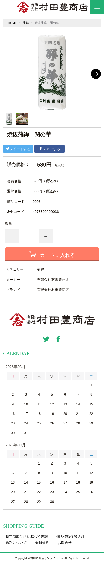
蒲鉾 (26, 23)
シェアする (51, 149)
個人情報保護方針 (70, 536)
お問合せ (65, 542)
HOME (12, 23)
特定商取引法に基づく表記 (27, 536)
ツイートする (20, 149)
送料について (16, 542)
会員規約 (42, 542)
